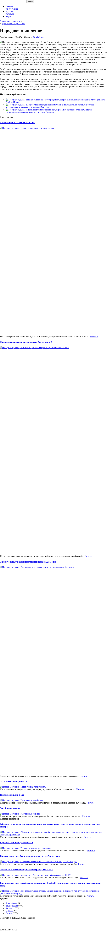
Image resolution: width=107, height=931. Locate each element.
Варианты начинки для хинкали (16, 842)
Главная (9, 6)
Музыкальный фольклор (13, 23)
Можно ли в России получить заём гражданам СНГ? (26, 869)
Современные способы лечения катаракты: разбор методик (30, 856)
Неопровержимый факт (12, 795)
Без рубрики (11, 903)
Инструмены (12, 9)
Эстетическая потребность (13, 781)
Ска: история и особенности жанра (17, 122)
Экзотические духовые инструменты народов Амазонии (28, 562)
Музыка (9, 11)
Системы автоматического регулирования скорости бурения (49, 111)
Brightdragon (39, 37)
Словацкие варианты (10, 21)
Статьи (9, 913)
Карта (8, 16)
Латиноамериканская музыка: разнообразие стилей (26, 342)
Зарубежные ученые (10, 808)
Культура (10, 14)
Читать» (94, 336)
